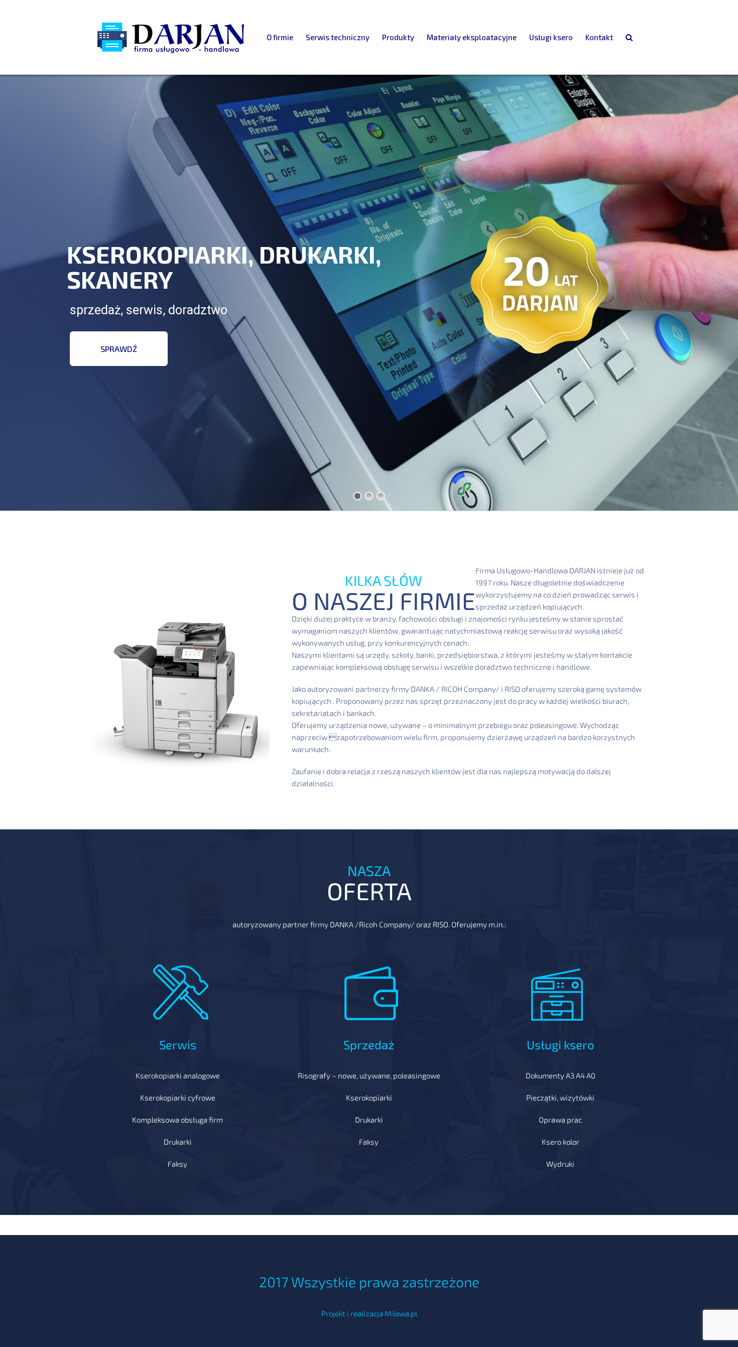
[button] (629, 37)
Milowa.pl (401, 1313)
